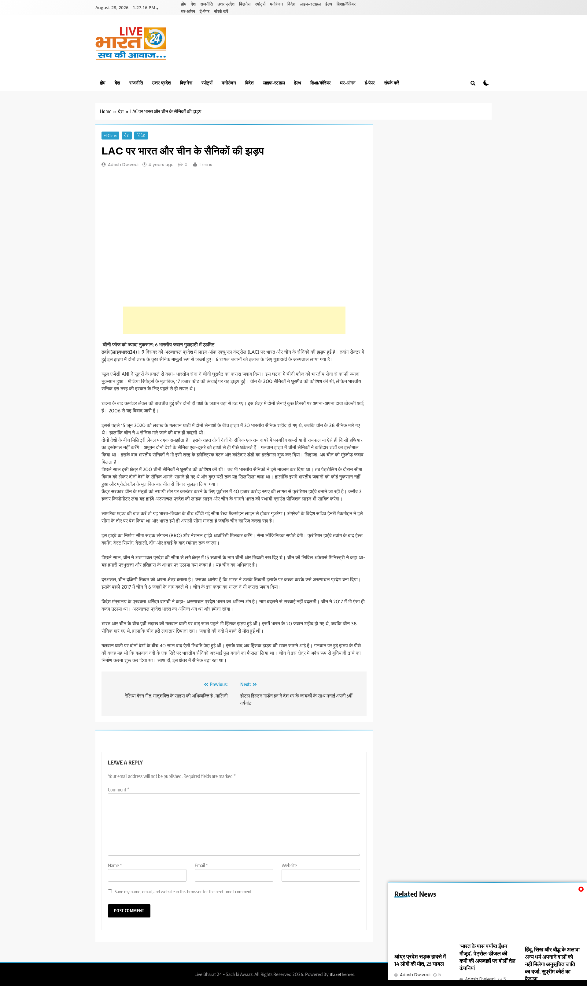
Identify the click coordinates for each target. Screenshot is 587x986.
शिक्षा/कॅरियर (346, 4)
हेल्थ (328, 4)
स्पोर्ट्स (260, 4)
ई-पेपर (204, 11)
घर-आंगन (188, 11)
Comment (118, 790)
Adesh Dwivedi (123, 165)
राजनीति (206, 4)
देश (193, 4)
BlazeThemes (342, 974)
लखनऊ (110, 135)
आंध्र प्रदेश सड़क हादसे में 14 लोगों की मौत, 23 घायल (420, 960)
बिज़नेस (244, 4)
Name (115, 865)
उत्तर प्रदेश (225, 4)
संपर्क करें (221, 11)
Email (201, 865)
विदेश (291, 4)
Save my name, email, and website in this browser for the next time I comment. (184, 891)
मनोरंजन (276, 4)
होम (183, 4)
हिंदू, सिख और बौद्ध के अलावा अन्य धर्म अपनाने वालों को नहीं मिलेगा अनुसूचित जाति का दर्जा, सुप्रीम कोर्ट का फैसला (552, 964)
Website (289, 865)
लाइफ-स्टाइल (310, 4)
